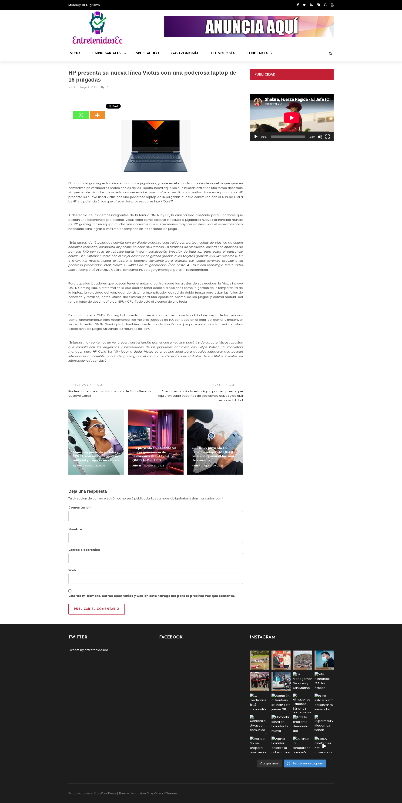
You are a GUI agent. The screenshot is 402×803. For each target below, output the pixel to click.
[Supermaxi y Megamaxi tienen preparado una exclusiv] (324, 724)
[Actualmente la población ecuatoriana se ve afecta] (324, 660)
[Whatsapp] (81, 111)
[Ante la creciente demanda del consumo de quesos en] (302, 724)
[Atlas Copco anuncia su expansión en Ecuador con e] (281, 681)
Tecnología (223, 53)
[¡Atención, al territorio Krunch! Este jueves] (281, 703)
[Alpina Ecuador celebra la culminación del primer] (281, 746)
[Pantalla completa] (327, 136)
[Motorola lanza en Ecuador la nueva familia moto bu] (281, 724)
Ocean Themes (166, 793)
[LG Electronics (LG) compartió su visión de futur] (259, 703)
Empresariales (106, 53)
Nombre (75, 529)
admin (72, 87)
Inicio (74, 53)
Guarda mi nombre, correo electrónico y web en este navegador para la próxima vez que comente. (151, 596)
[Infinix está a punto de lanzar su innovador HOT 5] (324, 703)
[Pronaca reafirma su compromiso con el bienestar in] (259, 660)
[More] (97, 111)
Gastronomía (184, 53)
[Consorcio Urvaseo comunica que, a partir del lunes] (259, 724)
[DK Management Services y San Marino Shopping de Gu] (302, 681)
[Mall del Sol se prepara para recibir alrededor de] (259, 746)
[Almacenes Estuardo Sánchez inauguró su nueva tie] (302, 703)
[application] (292, 117)
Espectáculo (146, 53)
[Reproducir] (256, 136)
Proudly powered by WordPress (92, 793)
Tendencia (257, 53)
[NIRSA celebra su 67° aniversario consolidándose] (324, 746)
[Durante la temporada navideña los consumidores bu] (302, 746)
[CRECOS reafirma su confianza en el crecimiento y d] (259, 681)
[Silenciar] (320, 136)
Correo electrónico (84, 550)
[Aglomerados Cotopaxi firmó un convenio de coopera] (281, 660)
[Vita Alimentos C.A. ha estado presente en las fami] (324, 681)
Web (72, 570)
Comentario (79, 507)
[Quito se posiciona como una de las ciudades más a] (302, 660)
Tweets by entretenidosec (88, 650)
